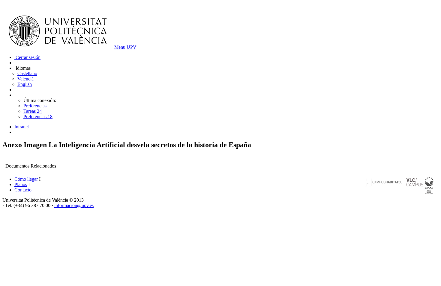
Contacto (23, 189)
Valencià (25, 78)
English (24, 84)
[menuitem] (226, 127)
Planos (20, 184)
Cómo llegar (26, 179)
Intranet (21, 126)
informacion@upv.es (74, 205)
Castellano (27, 73)
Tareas (32, 111)
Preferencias (34, 105)
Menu (119, 47)
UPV (131, 47)
